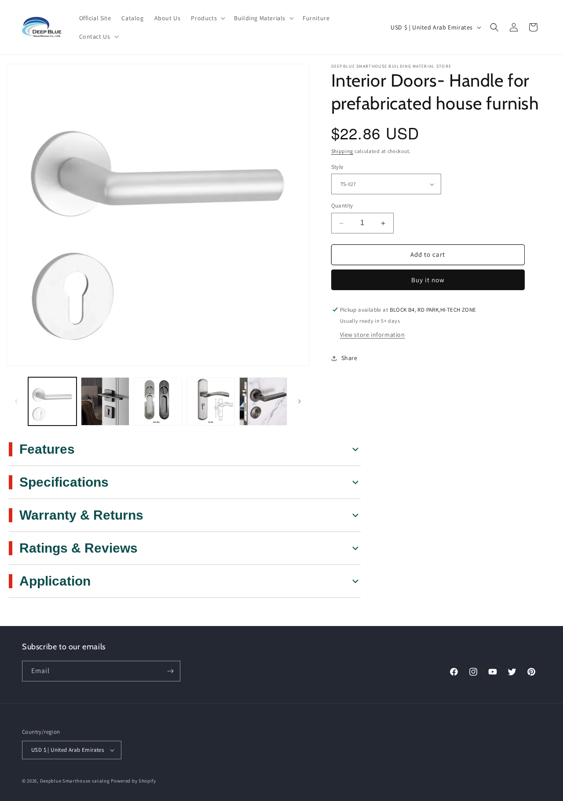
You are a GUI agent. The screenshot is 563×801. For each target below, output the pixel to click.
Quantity (342, 206)
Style (337, 167)
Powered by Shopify (133, 781)
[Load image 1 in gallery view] (52, 401)
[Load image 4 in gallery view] (210, 401)
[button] (207, 18)
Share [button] (349, 358)
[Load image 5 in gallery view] (263, 401)
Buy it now (428, 280)
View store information (372, 335)
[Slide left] (16, 401)
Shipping (342, 151)
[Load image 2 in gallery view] (105, 401)
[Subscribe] (170, 671)
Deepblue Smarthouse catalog (75, 781)
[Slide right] (299, 401)
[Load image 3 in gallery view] (158, 401)
